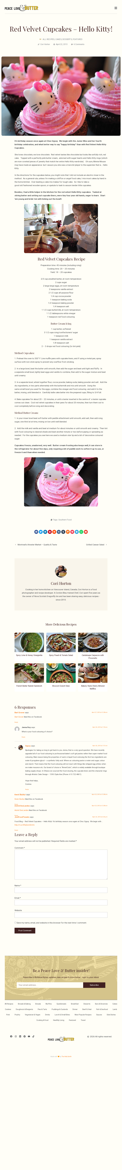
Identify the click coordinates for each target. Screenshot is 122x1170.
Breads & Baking (24, 1004)
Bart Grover (19, 712)
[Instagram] (15, 1036)
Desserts (67, 39)
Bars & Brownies (101, 1004)
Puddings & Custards (60, 1009)
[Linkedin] (20, 1036)
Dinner (75, 1009)
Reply (16, 722)
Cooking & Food (42, 1020)
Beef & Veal (87, 1009)
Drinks (47, 1015)
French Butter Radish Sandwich (29, 686)
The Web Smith (66, 1056)
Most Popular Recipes (83, 1015)
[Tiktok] (33, 1036)
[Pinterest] (24, 1036)
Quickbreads (61, 1004)
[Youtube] (29, 1036)
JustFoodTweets (22, 817)
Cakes (58, 39)
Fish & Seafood (102, 1009)
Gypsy (28, 746)
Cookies (8, 1009)
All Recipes (48, 39)
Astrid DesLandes (22, 806)
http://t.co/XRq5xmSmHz (25, 825)
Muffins (49, 1004)
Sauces (99, 1015)
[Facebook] (11, 1036)
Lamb (115, 1009)
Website (18, 910)
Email (18, 898)
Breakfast (75, 1004)
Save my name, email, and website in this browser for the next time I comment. (52, 923)
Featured (77, 39)
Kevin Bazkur (20, 795)
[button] (36, 532)
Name (18, 885)
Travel (83, 1020)
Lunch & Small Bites (62, 1015)
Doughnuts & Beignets (24, 1009)
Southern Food (65, 520)
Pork (8, 1015)
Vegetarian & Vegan (32, 1015)
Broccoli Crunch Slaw (61, 686)
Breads (38, 1004)
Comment (20, 848)
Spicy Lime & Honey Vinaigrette (29, 655)
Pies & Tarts (42, 1009)
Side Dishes (111, 1015)
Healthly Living (58, 1020)
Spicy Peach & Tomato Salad (61, 655)
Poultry (17, 1015)
